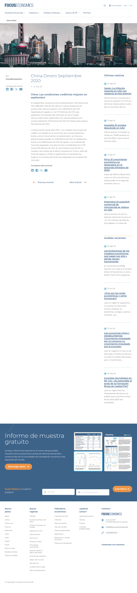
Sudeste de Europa (37, 567)
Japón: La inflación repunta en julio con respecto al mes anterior (117, 91)
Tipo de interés (60, 523)
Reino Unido (10, 548)
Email (78, 487)
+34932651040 (111, 532)
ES (131, 6)
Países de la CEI (36, 531)
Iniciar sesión (116, 6)
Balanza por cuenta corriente (62, 539)
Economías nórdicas (38, 556)
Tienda (82, 520)
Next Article (75, 182)
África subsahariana (37, 570)
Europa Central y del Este (38, 521)
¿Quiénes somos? (86, 516)
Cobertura (33, 13)
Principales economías (34, 546)
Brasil (7, 516)
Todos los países (11, 555)
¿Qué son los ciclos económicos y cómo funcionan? (115, 296)
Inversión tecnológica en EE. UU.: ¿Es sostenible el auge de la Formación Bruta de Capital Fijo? (118, 382)
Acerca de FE (71, 13)
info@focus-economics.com (117, 527)
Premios (87, 13)
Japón (7, 541)
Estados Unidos (11, 552)
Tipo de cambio (60, 527)
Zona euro (9, 523)
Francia (8, 527)
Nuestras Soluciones (14, 13)
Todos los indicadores (63, 543)
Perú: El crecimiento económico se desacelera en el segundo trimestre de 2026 (116, 165)
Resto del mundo (37, 560)
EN (125, 6)
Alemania (8, 530)
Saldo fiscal (58, 534)
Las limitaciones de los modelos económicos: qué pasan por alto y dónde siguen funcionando (116, 256)
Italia (7, 538)
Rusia (7, 545)
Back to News (11, 20)
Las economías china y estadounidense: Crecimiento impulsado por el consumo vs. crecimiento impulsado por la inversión (117, 340)
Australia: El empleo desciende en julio (115, 126)
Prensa (82, 523)
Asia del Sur (34, 563)
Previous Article (46, 182)
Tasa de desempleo (62, 530)
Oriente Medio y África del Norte (36, 552)
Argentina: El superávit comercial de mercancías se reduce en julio (117, 206)
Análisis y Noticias (52, 13)
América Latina (36, 542)
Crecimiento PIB (61, 516)
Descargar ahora (16, 466)
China (7, 520)
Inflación (57, 520)
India (7, 534)
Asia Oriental (35, 534)
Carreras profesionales (84, 528)
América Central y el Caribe (38, 526)
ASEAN (32, 516)
